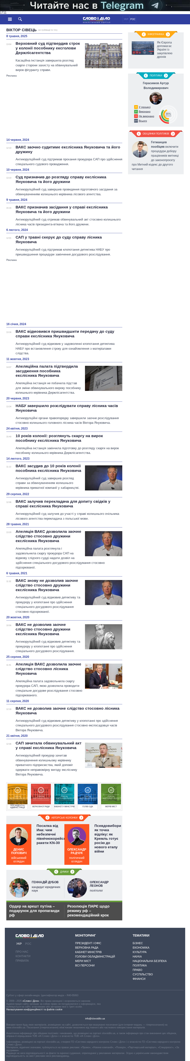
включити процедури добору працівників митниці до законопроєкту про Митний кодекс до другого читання (155, 156)
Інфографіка (156, 34)
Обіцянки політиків (156, 133)
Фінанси (139, 978)
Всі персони (85, 965)
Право (137, 969)
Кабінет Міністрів (88, 952)
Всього (143, 120)
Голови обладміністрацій (95, 956)
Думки (64, 871)
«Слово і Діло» (30, 1001)
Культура (140, 952)
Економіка (141, 947)
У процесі (144, 107)
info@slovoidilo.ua (95, 1018)
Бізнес (138, 943)
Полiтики (156, 75)
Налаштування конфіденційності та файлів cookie (34, 1009)
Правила (22, 960)
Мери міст (83, 961)
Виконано (144, 111)
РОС (132, 19)
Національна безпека (150, 961)
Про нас (22, 951)
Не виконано (146, 116)
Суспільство (143, 974)
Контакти (23, 956)
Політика (140, 965)
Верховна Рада (86, 947)
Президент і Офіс (88, 943)
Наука (137, 956)
